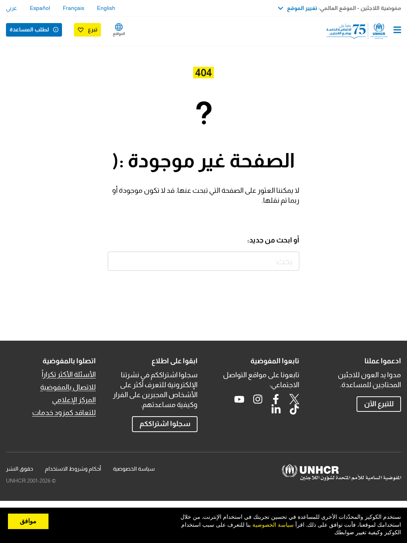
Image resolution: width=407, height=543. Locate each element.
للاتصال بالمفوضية (68, 387)
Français (73, 8)
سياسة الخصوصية (134, 468)
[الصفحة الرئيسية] (360, 31)
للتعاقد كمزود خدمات (64, 413)
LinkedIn (276, 409)
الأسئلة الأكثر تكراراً (69, 374)
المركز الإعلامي (74, 400)
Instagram (257, 399)
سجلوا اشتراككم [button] (165, 424)
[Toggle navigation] (397, 30)
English (106, 8)
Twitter (294, 399)
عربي (11, 8)
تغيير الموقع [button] (302, 8)
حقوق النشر (19, 468)
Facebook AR (276, 399)
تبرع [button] (92, 29)
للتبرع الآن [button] (379, 404)
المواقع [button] (119, 33)
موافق (28, 521)
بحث (117, 261)
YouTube (239, 399)
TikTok (294, 409)
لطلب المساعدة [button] (29, 29)
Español (40, 8)
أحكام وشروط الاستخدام (73, 468)
